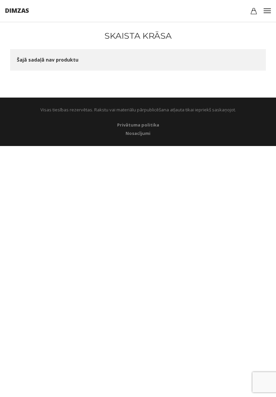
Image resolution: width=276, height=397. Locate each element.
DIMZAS (17, 10)
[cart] (254, 12)
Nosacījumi (138, 133)
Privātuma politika (138, 125)
